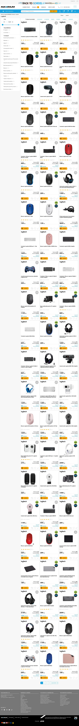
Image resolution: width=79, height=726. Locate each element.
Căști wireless (7, 56)
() (32, 40)
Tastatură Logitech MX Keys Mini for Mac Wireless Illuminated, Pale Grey (48, 397)
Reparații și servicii (43, 696)
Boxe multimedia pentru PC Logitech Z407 (68, 486)
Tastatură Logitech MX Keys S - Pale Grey (29, 247)
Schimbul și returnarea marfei (26, 708)
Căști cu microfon (8, 53)
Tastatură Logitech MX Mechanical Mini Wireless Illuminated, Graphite (68, 606)
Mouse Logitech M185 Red (65, 96)
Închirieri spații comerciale (65, 701)
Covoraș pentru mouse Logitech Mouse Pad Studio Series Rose (68, 666)
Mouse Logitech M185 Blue (27, 186)
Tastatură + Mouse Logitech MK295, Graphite (67, 307)
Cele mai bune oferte (24, 712)
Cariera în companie (63, 699)
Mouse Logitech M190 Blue (46, 336)
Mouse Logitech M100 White (46, 216)
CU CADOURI (46, 19)
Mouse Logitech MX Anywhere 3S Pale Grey (48, 426)
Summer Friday (26, 7)
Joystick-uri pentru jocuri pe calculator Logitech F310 (29, 277)
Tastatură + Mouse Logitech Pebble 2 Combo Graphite (48, 277)
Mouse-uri (6, 68)
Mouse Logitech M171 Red (65, 156)
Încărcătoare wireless (8, 89)
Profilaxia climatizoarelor (44, 699)
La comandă (6, 32)
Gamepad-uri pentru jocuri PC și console (11, 60)
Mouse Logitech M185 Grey (46, 36)
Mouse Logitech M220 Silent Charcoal (48, 126)
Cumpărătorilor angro (64, 704)
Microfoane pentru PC (8, 65)
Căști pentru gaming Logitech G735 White (67, 456)
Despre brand (62, 696)
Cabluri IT (6, 43)
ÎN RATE (52, 19)
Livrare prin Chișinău (24, 706)
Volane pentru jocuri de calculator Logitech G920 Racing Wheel (67, 217)
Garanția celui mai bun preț (25, 711)
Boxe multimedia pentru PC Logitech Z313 (48, 307)
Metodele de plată (24, 699)
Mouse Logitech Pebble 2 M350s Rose (48, 246)
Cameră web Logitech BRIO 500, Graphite (68, 366)
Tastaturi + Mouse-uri (8, 78)
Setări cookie (17, 717)
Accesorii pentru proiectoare (9, 37)
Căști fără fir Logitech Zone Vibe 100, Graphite (48, 636)
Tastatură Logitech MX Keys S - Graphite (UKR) (49, 456)
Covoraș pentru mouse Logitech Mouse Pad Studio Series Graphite (29, 576)
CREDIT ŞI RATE (51, 7)
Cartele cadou (23, 703)
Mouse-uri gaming (8, 70)
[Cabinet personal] (60, 10)
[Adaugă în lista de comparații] (32, 49)
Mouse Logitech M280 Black (27, 126)
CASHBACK (71, 19)
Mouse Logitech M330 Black (66, 635)
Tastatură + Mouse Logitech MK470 (48, 515)
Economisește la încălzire (45, 697)
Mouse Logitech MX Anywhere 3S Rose (29, 426)
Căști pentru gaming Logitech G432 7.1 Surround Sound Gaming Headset (68, 187)
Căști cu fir (6, 51)
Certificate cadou (24, 704)
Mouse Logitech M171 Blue (27, 216)
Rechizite (61, 705)
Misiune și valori (63, 697)
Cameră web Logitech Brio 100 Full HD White (68, 397)
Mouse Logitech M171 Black (27, 96)
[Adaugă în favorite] (35, 49)
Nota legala (11, 717)
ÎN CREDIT (58, 19)
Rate (21, 698)
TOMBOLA (64, 19)
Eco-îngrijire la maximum (64, 698)
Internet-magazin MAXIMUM (6, 14)
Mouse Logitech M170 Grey (46, 66)
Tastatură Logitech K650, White (28, 336)
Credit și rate (23, 696)
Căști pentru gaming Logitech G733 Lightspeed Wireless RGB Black (48, 367)
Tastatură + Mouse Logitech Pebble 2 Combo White (68, 277)
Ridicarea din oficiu (24, 705)
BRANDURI (43, 7)
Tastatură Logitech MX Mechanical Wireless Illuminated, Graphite (67, 576)
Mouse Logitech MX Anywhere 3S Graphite (28, 307)
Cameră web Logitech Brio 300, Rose (29, 515)
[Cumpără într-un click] (37, 48)
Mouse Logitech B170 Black (27, 66)
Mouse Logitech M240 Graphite (66, 36)
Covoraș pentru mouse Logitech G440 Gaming (68, 546)
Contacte (23, 717)
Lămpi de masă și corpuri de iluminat (11, 62)
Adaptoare (6, 40)
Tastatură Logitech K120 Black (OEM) (29, 36)
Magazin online (3, 696)
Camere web (7, 45)
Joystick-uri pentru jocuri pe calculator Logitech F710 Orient (29, 666)
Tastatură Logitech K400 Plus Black (67, 126)
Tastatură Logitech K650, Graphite (67, 246)
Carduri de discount (24, 701)
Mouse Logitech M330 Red (27, 545)
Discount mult (23, 709)
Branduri (13, 14)
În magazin (7, 29)
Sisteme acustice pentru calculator (10, 73)
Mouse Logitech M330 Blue (46, 665)
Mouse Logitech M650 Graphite (47, 605)
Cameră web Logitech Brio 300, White (48, 485)
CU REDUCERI (39, 19)
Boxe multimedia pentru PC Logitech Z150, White (29, 456)
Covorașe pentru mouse (9, 48)
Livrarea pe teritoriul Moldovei (26, 707)
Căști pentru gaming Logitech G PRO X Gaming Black (68, 337)
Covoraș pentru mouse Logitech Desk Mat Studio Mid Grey (48, 576)
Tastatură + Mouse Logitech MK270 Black (48, 157)
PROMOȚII (34, 7)
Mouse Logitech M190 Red (46, 545)
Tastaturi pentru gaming (9, 81)
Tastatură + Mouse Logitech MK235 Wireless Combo (29, 157)
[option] (39, 3)
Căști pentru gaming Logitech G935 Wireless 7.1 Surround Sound (28, 606)
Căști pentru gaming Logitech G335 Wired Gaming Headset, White (28, 397)
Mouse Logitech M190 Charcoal (66, 515)
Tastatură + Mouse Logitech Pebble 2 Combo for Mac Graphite (29, 367)
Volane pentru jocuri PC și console (10, 86)
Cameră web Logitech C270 (46, 96)
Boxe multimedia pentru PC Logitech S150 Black (29, 486)
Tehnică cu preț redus (44, 698)
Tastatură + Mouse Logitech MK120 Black (67, 67)
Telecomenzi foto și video (9, 83)
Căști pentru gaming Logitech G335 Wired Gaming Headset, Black (28, 636)
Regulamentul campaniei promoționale (47, 701)
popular (67, 15)
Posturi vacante (63, 700)
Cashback (22, 700)
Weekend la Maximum (44, 703)
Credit (22, 697)
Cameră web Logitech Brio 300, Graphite (68, 426)
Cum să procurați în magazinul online (7, 697)
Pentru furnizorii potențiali (64, 703)
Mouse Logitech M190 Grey (46, 186)
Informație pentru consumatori (46, 700)
